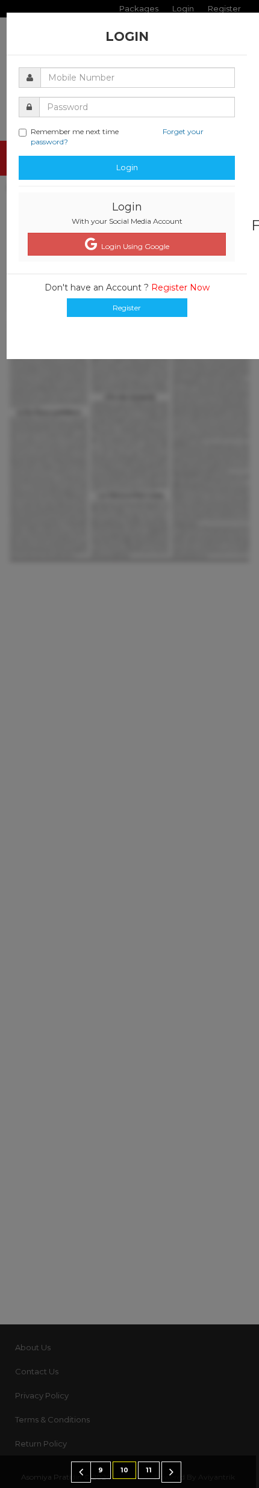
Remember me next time (117, 136)
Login (127, 167)
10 (124, 1470)
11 (149, 1470)
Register (127, 307)
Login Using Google (133, 246)
